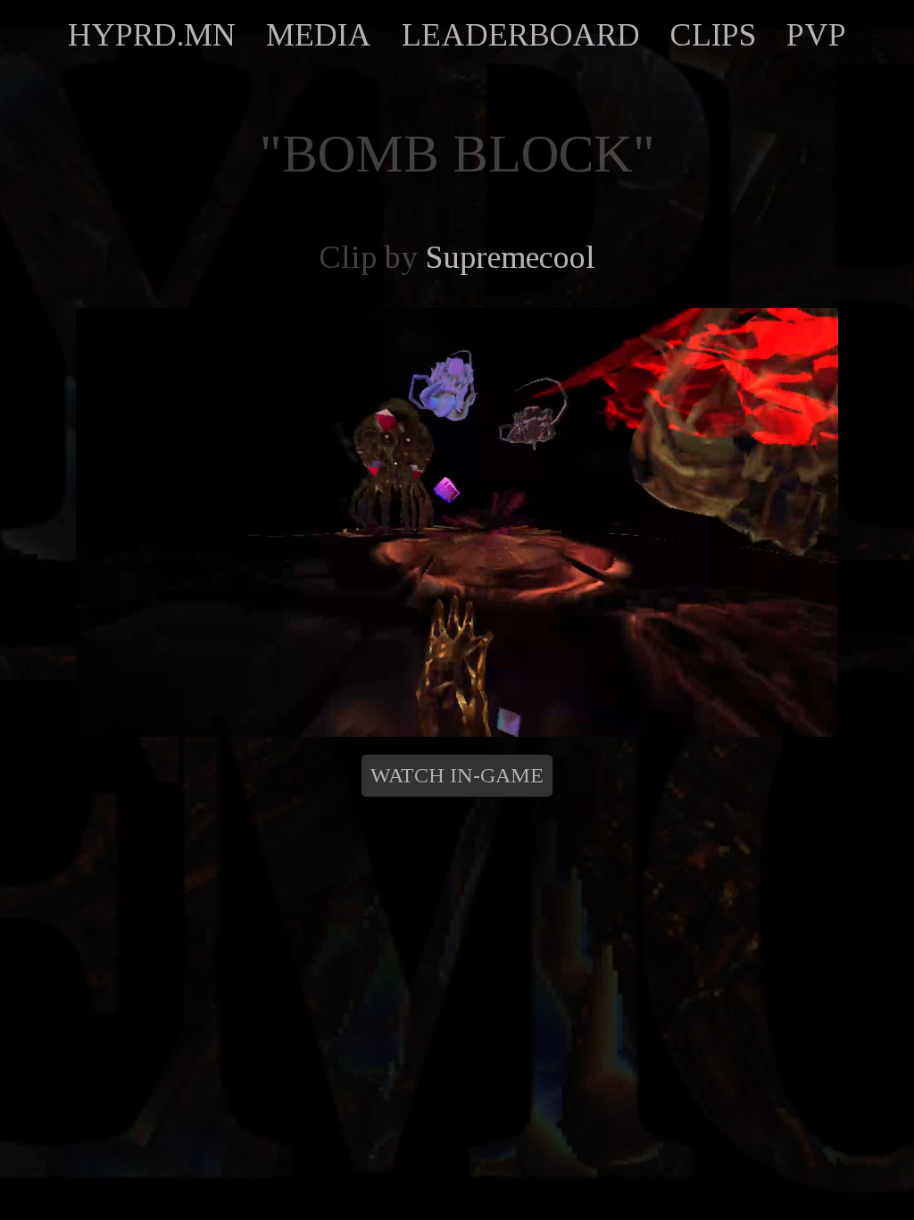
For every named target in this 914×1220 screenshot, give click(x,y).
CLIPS (713, 35)
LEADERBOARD (521, 35)
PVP (816, 35)
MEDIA (318, 35)
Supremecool (510, 257)
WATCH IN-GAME (457, 775)
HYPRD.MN (152, 35)
